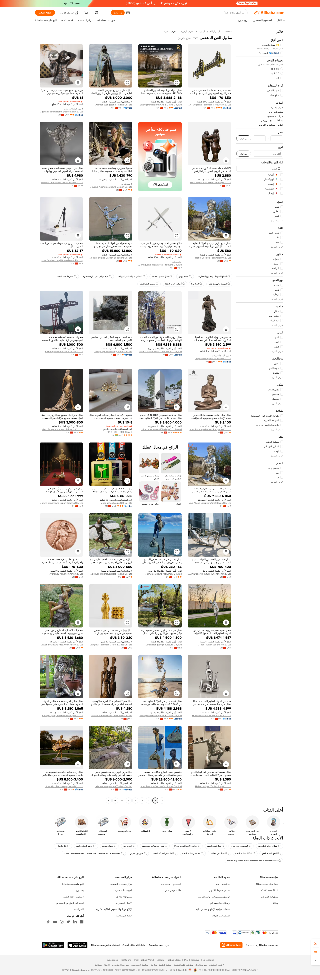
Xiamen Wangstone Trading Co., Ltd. (113, 104)
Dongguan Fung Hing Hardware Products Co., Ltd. (209, 104)
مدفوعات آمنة (223, 884)
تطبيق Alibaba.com (101, 945)
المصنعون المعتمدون (171, 884)
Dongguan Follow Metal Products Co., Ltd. (160, 264)
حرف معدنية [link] (170, 31)
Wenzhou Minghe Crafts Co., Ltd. (66, 573)
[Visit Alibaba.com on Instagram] (62, 922)
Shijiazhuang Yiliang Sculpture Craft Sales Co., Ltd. (209, 503)
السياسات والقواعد (221, 915)
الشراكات (79, 909)
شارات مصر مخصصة (160, 276)
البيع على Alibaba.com (73, 884)
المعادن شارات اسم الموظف (130, 276)
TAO (186, 960)
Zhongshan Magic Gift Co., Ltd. (116, 503)
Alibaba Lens (266, 945)
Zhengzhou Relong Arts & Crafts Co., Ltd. (161, 104)
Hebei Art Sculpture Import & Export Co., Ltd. (61, 429)
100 (115, 800)
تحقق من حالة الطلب (73, 896)
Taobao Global (173, 960)
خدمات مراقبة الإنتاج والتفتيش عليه (213, 909)
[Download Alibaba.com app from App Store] (78, 945)
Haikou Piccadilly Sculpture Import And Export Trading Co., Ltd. (61, 503)
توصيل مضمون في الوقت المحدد (214, 896)
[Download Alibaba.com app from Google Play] (53, 945)
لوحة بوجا (195, 284)
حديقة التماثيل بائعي (84, 846)
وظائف (275, 903)
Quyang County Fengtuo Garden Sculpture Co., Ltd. (110, 257)
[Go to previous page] (162, 800)
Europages (208, 960)
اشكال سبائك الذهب (243, 853)
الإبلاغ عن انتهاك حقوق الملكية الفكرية (114, 909)
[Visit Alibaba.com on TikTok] (48, 922)
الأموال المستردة (124, 903)
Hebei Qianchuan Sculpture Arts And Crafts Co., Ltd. (61, 644)
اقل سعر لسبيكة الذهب (162, 853)
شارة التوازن (61, 846)
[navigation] (259, 416)
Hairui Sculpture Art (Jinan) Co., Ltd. (163, 573)
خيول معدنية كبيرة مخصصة (153, 846)
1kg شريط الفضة (214, 846)
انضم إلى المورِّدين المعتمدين (70, 903)
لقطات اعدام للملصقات (268, 846)
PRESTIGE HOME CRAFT (119, 432)
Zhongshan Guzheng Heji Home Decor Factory (61, 260)
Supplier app (156, 945)
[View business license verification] (190, 970)
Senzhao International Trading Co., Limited (160, 429)
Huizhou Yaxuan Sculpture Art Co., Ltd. (211, 715)
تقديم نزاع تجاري (124, 896)
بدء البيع (80, 890)
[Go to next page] (109, 800)
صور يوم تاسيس (136, 853)
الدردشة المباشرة (123, 890)
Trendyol (195, 960)
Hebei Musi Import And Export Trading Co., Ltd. (209, 182)
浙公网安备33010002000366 (214, 970)
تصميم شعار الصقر (147, 284)
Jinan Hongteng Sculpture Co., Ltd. (164, 644)
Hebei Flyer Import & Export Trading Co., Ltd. (110, 573)
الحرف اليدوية (187, 31)
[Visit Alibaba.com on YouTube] (55, 922)
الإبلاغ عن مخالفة (124, 915)
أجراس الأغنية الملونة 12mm (185, 846)
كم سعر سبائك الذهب (191, 853)
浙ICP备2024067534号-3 (245, 970)
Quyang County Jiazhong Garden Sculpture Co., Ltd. (209, 429)
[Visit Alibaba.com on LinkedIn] (75, 922)
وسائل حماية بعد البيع (220, 903)
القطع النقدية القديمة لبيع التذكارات (212, 276)
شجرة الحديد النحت (65, 276)
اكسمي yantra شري (239, 846)
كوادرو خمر (127, 846)
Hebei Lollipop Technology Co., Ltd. (213, 257)
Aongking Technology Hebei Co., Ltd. (113, 351)
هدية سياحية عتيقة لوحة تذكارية (95, 276)
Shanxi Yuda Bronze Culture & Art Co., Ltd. (160, 351)
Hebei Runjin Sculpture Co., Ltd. (214, 644)
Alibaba (228, 31)
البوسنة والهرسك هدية (217, 284)
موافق (243, 138)
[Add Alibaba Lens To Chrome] (231, 945)
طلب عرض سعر (173, 890)
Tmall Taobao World (144, 960)
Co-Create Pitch (269, 890)
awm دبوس (183, 276)
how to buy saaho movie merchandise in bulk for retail (252, 861)
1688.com (126, 960)
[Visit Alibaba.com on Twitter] (68, 922)
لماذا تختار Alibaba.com (267, 884)
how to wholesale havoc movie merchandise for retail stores (92, 853)
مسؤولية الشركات (269, 896)
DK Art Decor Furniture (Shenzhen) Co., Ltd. (209, 573)
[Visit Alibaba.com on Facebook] (82, 922)
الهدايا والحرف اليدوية (209, 31)
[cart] (85, 13)
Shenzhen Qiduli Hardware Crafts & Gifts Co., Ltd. (110, 644)
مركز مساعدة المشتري (121, 884)
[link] (315, 943)
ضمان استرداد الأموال (219, 890)
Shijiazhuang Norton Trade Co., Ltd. (213, 358)
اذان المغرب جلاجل (218, 853)
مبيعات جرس (107, 846)
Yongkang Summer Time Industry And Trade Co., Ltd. (61, 182)
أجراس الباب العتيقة (173, 284)
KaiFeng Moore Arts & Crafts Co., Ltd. (64, 351)
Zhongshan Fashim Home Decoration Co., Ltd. (61, 111)
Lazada (160, 960)
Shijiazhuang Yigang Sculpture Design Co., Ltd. (110, 186)
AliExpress (112, 960)
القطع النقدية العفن (270, 853)
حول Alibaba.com (269, 877)
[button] (128, 13)
